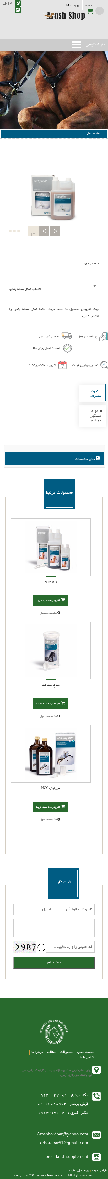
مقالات (51, 1052)
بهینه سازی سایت (79, 1170)
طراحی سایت (99, 1170)
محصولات (66, 1052)
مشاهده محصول (48, 613)
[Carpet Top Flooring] (51, 547)
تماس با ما (87, 1057)
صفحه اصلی (93, 133)
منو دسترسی (76, 45)
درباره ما (37, 1052)
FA (10, 3)
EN (5, 3)
